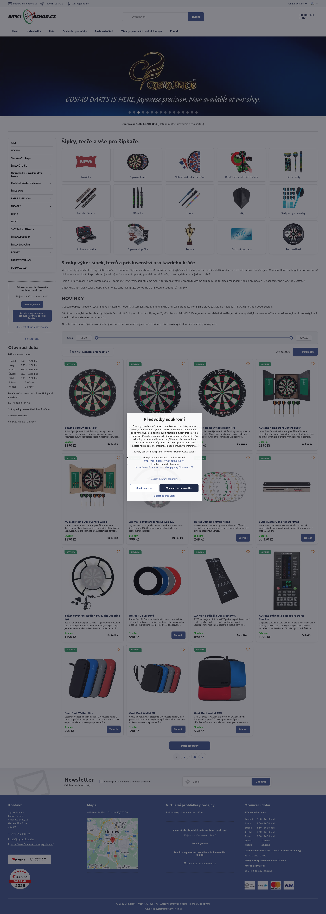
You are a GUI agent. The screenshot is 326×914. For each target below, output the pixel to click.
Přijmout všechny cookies (179, 488)
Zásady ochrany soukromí (164, 478)
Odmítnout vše (144, 488)
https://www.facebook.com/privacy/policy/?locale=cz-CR (164, 467)
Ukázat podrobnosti (164, 495)
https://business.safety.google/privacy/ (164, 460)
